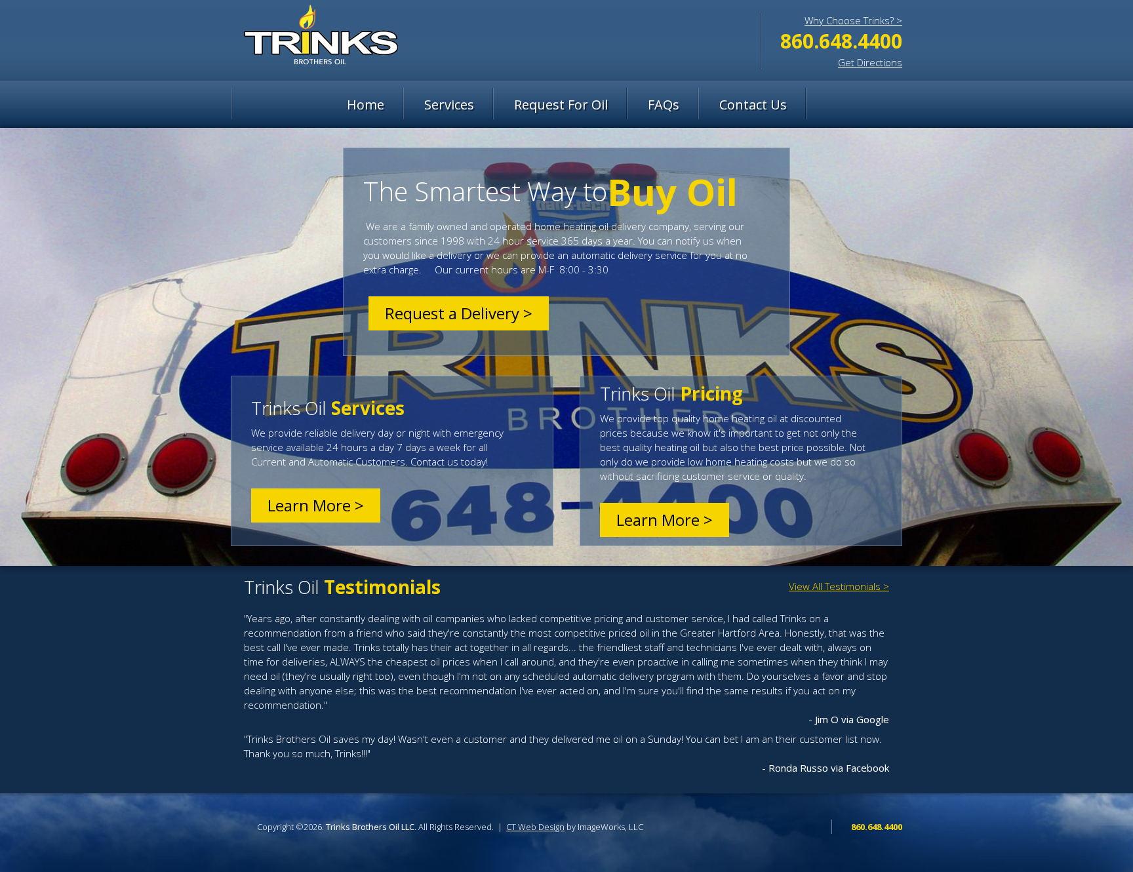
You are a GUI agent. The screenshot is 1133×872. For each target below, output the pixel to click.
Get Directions (870, 62)
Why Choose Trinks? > (853, 20)
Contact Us (753, 104)
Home (365, 104)
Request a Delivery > (458, 313)
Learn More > (316, 505)
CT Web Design (535, 827)
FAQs (663, 104)
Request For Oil (561, 104)
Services (449, 104)
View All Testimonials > (839, 586)
